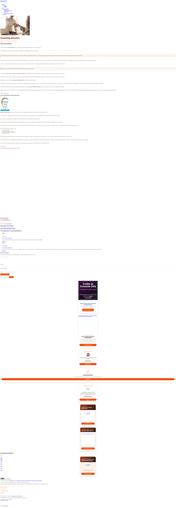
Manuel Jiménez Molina (4, 217)
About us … (6, 6)
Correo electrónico (4, 268)
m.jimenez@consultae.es (7, 220)
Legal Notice (6, 9)
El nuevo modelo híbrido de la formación (7, 227)
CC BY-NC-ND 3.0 (8, 478)
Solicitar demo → (88, 379)
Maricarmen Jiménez (88, 396)
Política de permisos (3, 487)
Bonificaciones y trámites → (88, 448)
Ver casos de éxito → (88, 473)
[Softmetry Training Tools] (88, 416)
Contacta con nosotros (4, 500)
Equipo (5, 7)
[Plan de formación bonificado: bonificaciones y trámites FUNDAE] (88, 440)
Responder (4, 241)
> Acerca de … (2, 492)
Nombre (2, 264)
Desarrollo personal (8, 223)
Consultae (11, 480)
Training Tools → (88, 423)
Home (3, 4)
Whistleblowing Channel (8, 13)
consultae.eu (5, 505)
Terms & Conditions (5, 8)
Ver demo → (88, 399)
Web (1, 272)
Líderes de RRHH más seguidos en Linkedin (7, 228)
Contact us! (4, 14)
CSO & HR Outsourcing (4, 218)
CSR (5, 12)
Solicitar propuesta (88, 309)
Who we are (4, 5)
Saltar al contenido (3, 0)
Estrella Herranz (88, 360)
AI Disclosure (6, 11)
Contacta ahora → (88, 364)
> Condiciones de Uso (4, 490)
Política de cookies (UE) (8, 10)
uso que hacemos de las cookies (17, 496)
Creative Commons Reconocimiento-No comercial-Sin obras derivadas (29, 480)
